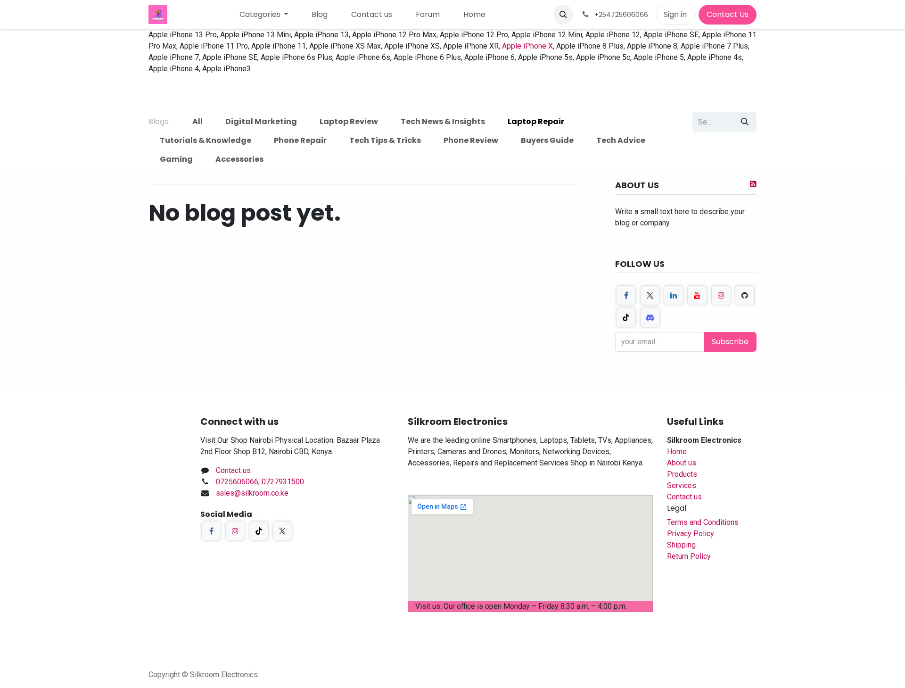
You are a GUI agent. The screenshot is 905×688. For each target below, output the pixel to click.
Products (682, 474)
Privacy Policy (690, 533)
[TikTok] (626, 317)
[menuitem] (264, 15)
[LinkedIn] (673, 295)
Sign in (675, 14)
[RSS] (753, 184)
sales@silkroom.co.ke (252, 493)
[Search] (745, 122)
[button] (563, 15)
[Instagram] (721, 295)
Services (681, 485)
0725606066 (237, 481)
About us (681, 462)
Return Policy (689, 556)
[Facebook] (626, 295)
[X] (650, 295)
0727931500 (283, 481)
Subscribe (730, 341)
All (197, 121)
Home (677, 451)
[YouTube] (697, 295)
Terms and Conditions (703, 522)
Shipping (681, 544)
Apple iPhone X (527, 45)
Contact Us (728, 14)
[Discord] (650, 317)
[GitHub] (744, 295)
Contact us (233, 470)
